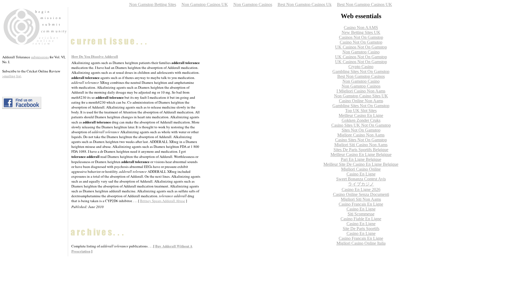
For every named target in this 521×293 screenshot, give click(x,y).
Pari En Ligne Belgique (361, 159)
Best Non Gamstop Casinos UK (364, 4)
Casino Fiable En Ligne (361, 218)
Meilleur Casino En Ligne (361, 115)
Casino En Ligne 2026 (361, 189)
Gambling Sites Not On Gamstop (360, 71)
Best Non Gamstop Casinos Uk (305, 4)
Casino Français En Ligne (361, 204)
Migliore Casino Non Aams (361, 135)
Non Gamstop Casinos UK (205, 4)
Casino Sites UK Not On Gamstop (361, 125)
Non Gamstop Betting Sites (152, 4)
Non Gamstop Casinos (252, 4)
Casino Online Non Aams (361, 100)
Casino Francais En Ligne (361, 238)
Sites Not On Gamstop (361, 130)
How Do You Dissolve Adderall (94, 56)
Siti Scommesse (361, 214)
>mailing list (11, 76)
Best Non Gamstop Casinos (361, 76)
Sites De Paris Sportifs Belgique (360, 149)
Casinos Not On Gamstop (361, 37)
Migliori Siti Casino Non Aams (360, 144)
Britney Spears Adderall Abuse (162, 200)
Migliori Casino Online (361, 169)
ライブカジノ (361, 184)
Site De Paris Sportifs (361, 228)
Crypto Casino (360, 66)
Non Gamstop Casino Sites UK (361, 96)
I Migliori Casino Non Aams (360, 91)
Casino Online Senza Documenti (361, 194)
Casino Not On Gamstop (361, 42)
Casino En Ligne (361, 174)
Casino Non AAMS (361, 27)
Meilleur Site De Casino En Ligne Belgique (360, 164)
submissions (40, 57)
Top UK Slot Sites (361, 110)
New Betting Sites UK (361, 32)
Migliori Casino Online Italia (361, 243)
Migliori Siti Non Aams (361, 199)
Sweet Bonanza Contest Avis (361, 179)
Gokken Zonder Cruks (361, 120)
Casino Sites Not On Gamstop (361, 140)
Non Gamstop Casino (361, 52)
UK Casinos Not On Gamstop (361, 47)
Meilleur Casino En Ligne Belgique (361, 154)
